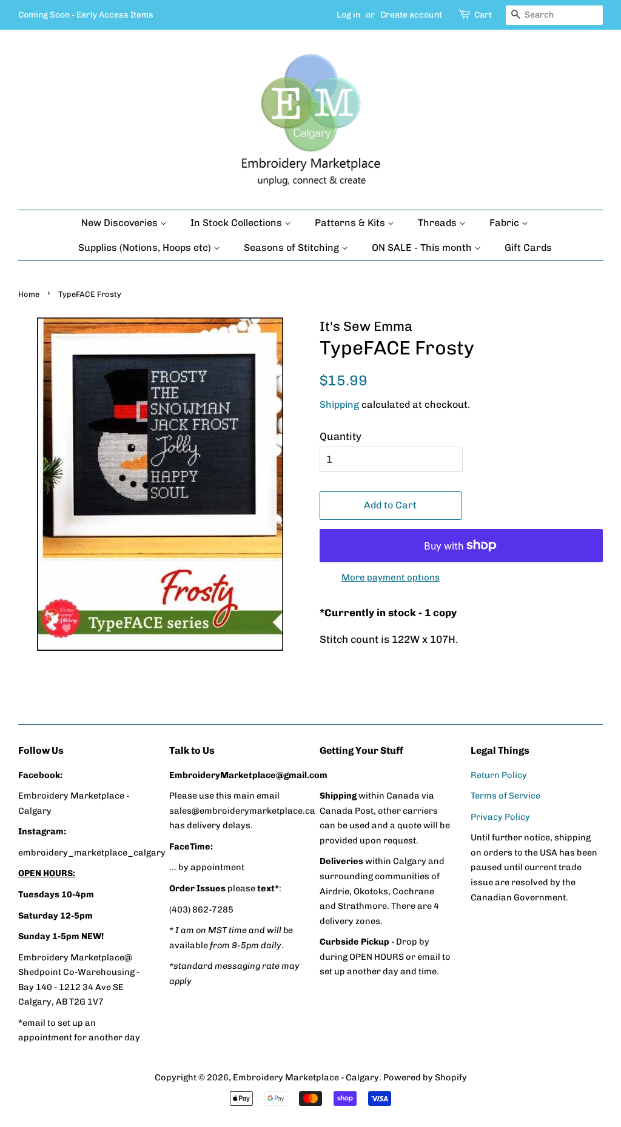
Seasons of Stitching (292, 247)
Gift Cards (528, 247)
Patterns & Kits (351, 222)
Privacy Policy (500, 816)
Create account (411, 15)
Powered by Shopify (425, 1077)
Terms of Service (505, 795)
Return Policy (499, 775)
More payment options (390, 577)
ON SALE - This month (423, 247)
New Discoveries (120, 222)
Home (28, 294)
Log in (348, 15)
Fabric (505, 222)
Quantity (340, 436)
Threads (438, 222)
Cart (483, 15)
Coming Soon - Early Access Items (85, 15)
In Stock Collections (237, 222)
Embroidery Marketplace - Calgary (306, 1077)
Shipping (339, 404)
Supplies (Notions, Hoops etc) (145, 247)
